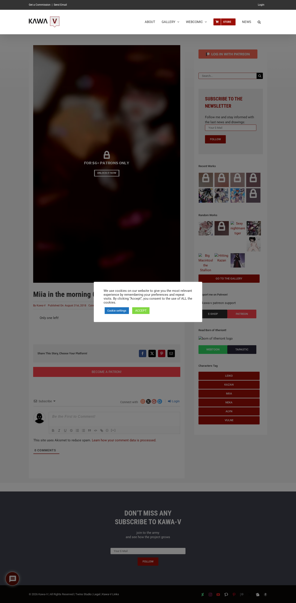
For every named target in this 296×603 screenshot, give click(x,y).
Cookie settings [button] (116, 310)
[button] (259, 22)
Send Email (60, 4)
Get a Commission (39, 4)
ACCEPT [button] (140, 310)
